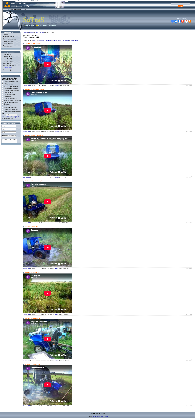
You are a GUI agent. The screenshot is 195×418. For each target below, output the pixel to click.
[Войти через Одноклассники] (189, 21)
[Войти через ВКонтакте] (175, 21)
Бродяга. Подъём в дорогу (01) (34, 181)
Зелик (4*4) (6, 63)
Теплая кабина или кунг (11, 102)
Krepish (56, 85)
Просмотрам (74, 40)
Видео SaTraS (39, 32)
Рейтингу (48, 40)
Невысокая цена (9, 92)
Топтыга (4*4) (7, 61)
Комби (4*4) (6, 56)
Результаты (5, 117)
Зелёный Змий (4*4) (8, 65)
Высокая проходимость (11, 86)
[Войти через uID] (172, 21)
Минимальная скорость (11, 88)
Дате (34, 40)
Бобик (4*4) (6, 59)
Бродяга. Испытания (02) (32, 318)
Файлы (31, 32)
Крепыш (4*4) (7, 70)
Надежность (7, 96)
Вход (24, 9)
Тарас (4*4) (6, 54)
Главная (10, 9)
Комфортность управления (12, 100)
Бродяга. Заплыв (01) (31, 227)
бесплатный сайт (98, 416)
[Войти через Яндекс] (182, 21)
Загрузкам (66, 40)
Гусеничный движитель (11, 109)
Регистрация (17, 9)
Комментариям (56, 40)
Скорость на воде (9, 94)
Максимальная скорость (11, 90)
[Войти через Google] (186, 21)
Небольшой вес (9, 85)
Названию (41, 40)
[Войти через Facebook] (179, 21)
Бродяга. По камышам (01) (33, 43)
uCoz (106, 416)
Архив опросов (14, 117)
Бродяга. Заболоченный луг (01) (34, 89)
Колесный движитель (10, 107)
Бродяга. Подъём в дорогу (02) (34, 135)
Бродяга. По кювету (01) (32, 272)
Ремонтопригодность (10, 98)
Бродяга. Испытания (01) (32, 364)
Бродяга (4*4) (7, 67)
